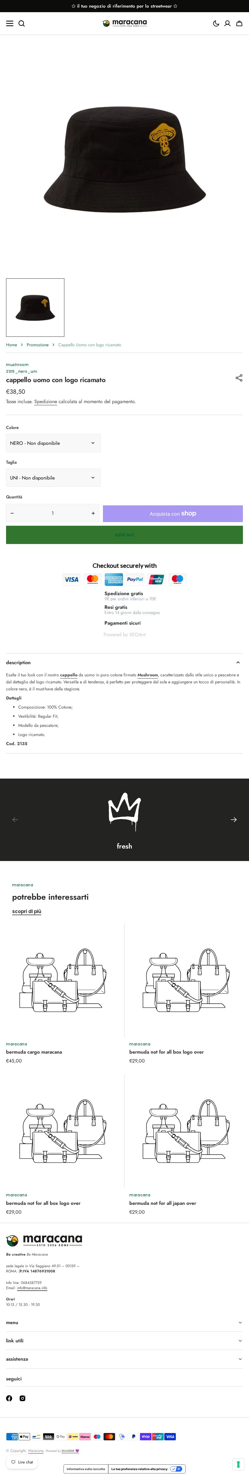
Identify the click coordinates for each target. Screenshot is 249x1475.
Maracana (35, 1450)
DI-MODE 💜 (70, 1451)
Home (11, 345)
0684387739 (31, 1282)
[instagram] (22, 1398)
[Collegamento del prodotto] (63, 994)
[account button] (227, 23)
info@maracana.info (32, 1288)
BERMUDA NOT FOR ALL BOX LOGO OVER (166, 1052)
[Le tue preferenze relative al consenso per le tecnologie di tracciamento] (238, 1464)
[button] (216, 23)
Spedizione (45, 401)
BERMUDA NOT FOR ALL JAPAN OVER (162, 1203)
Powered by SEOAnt (125, 634)
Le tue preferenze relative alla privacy (139, 1469)
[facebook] (9, 1398)
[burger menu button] (9, 23)
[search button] (21, 23)
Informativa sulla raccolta (86, 1469)
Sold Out (124, 535)
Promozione (38, 345)
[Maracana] (125, 23)
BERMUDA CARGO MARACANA (34, 1052)
